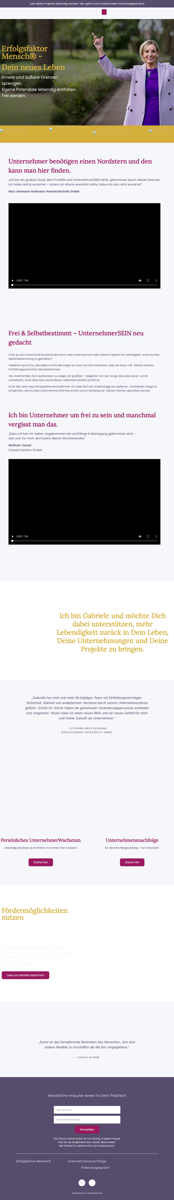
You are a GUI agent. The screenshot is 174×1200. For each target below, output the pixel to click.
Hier (61, 1145)
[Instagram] (92, 1182)
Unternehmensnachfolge (87, 1161)
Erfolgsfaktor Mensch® (33, 1161)
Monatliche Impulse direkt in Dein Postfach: (87, 1095)
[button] (104, 12)
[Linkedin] (82, 1182)
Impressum (78, 1193)
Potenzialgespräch (95, 1168)
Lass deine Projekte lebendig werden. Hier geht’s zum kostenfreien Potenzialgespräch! (87, 4)
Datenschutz (94, 1193)
